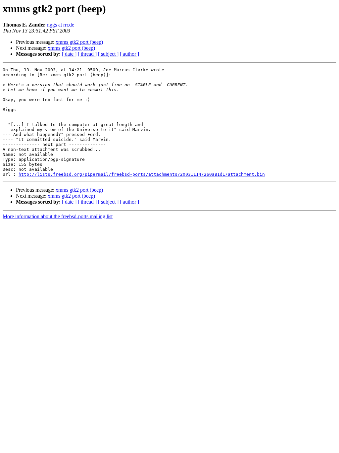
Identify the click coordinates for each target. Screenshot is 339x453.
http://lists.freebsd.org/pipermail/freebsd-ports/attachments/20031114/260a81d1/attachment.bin (142, 174)
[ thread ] (87, 54)
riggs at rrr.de (60, 25)
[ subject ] (108, 54)
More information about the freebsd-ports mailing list (58, 216)
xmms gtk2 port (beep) (79, 42)
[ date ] (69, 54)
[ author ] (129, 54)
